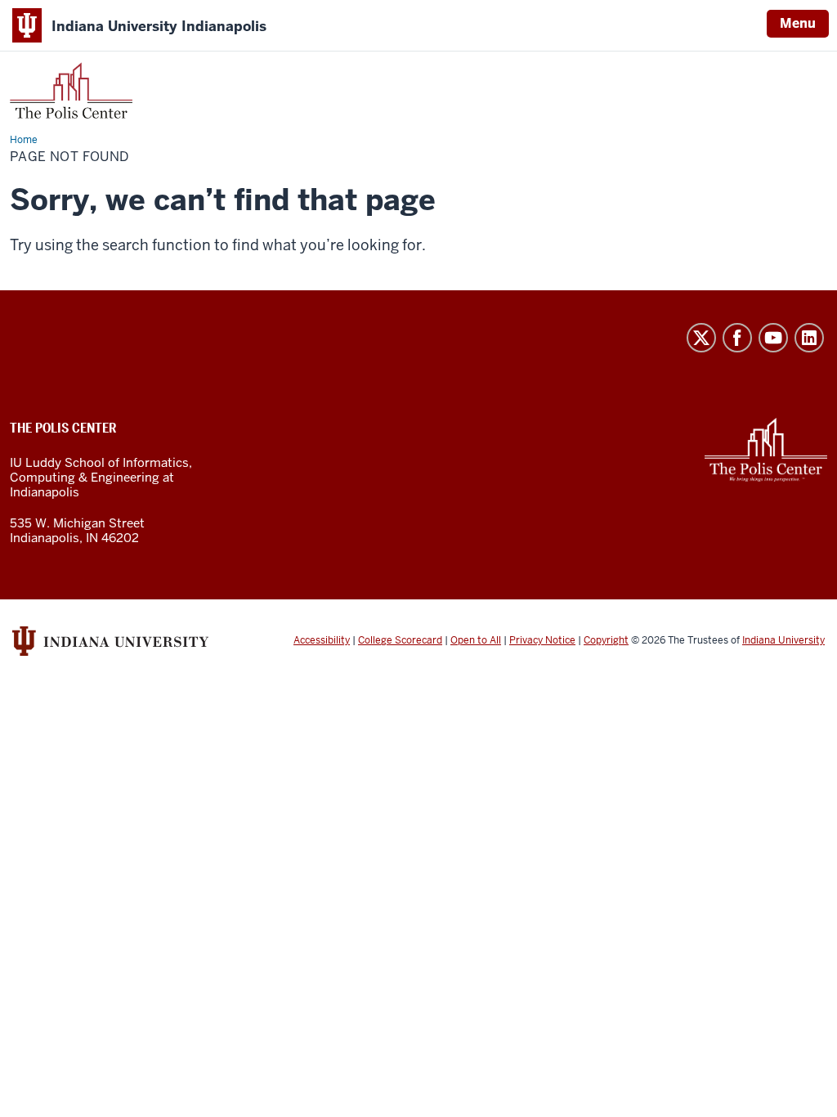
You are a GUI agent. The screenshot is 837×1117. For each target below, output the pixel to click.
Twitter (701, 337)
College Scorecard (400, 640)
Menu (798, 23)
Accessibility (321, 640)
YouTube (773, 337)
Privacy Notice (542, 640)
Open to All (475, 640)
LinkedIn (809, 337)
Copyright (606, 640)
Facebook (737, 337)
